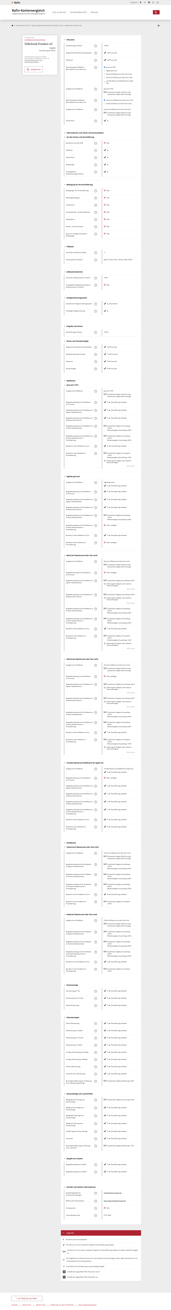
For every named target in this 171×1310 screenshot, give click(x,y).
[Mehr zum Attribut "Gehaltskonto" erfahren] (95, 219)
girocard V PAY (111, 67)
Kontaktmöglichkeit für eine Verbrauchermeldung (33, 61)
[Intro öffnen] (157, 2)
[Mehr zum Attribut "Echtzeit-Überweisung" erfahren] (95, 1067)
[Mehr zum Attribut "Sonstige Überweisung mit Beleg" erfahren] (95, 1059)
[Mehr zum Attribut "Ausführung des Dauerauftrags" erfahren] (95, 1131)
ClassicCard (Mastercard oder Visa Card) (119, 100)
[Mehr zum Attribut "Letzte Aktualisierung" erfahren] (95, 1215)
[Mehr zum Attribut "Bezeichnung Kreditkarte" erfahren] (95, 100)
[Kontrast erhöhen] (141, 2)
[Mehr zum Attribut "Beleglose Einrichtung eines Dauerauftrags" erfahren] (95, 1108)
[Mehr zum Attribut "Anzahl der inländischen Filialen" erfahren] (95, 252)
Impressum (26, 1305)
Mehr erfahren (131, 466)
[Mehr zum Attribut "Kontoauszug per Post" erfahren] (95, 991)
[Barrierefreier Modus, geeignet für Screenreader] (149, 2)
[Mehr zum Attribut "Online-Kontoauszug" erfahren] (95, 1005)
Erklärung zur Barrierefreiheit (62, 1305)
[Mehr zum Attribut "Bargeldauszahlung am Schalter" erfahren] (95, 1172)
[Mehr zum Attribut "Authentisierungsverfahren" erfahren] (95, 172)
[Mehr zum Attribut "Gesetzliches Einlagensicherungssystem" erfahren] (95, 304)
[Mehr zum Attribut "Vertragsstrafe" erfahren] (95, 1208)
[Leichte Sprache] (153, 2)
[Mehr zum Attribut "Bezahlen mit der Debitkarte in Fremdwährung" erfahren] (95, 453)
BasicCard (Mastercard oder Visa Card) (119, 74)
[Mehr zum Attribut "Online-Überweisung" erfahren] (95, 1023)
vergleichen (36, 69)
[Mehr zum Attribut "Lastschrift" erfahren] (95, 1138)
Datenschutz (41, 1305)
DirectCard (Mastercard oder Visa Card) (119, 77)
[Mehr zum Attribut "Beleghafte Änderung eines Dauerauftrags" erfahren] (95, 1115)
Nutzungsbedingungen (88, 1305)
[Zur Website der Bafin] (16, 2)
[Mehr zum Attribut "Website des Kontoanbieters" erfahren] (95, 1201)
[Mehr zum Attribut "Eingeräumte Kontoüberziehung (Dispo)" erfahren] (95, 53)
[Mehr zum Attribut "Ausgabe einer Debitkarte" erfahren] (95, 89)
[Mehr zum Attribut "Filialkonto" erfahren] (95, 150)
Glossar (94, 12)
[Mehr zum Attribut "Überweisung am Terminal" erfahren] (95, 1038)
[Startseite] (12, 25)
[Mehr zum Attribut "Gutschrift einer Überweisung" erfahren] (95, 1074)
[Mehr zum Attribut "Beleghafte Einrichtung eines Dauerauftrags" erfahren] (95, 1100)
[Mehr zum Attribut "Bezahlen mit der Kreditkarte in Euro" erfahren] (95, 894)
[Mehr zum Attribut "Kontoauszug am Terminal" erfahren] (95, 998)
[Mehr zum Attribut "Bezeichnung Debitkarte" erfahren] (95, 67)
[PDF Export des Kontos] (158, 26)
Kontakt (15, 1305)
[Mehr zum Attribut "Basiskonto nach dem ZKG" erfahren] (95, 143)
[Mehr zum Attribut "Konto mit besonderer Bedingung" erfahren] (95, 191)
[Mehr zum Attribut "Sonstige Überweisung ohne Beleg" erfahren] (95, 1052)
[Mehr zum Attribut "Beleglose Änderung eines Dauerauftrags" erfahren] (95, 1123)
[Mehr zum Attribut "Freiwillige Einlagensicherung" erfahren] (95, 311)
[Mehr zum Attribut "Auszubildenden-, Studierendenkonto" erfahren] (95, 212)
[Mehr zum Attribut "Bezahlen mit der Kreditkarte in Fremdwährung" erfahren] (95, 902)
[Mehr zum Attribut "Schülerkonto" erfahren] (95, 205)
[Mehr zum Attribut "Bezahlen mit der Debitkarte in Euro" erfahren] (95, 446)
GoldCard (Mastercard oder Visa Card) (118, 104)
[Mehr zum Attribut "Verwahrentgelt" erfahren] (95, 369)
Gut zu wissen (59, 12)
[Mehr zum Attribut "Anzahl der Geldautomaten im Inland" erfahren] (95, 278)
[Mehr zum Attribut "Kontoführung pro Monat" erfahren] (95, 46)
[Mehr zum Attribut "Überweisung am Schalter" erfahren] (95, 1031)
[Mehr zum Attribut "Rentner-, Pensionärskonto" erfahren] (95, 226)
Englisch (134, 2)
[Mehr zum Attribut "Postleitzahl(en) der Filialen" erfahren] (95, 260)
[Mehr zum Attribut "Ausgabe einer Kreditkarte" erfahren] (95, 109)
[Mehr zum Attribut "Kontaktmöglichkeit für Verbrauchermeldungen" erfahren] (95, 1193)
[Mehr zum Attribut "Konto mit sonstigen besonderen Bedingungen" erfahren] (95, 234)
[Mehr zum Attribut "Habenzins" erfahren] (95, 60)
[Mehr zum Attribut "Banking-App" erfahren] (95, 165)
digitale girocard (111, 71)
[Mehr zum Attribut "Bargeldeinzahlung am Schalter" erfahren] (95, 1164)
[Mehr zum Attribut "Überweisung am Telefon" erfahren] (95, 1045)
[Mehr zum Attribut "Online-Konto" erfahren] (95, 121)
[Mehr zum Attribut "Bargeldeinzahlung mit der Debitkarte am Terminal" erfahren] (95, 402)
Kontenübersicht (78, 12)
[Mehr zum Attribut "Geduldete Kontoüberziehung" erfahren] (95, 354)
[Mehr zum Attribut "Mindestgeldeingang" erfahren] (95, 198)
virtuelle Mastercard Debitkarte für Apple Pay (119, 82)
